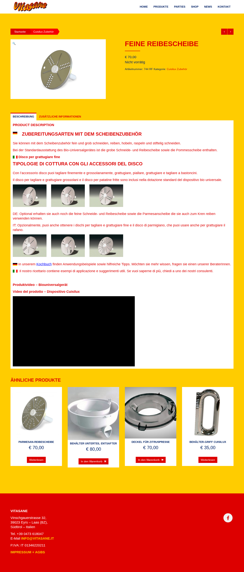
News (208, 6)
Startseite (20, 31)
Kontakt (224, 6)
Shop (194, 6)
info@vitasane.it (37, 538)
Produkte (160, 6)
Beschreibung (23, 116)
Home (144, 6)
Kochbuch (44, 264)
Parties (179, 6)
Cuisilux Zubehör (43, 31)
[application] (74, 331)
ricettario (39, 271)
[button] (73, 331)
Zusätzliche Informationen (60, 116)
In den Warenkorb (91, 461)
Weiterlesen (36, 459)
